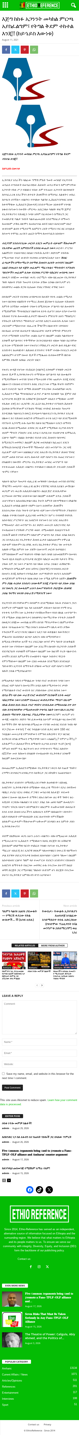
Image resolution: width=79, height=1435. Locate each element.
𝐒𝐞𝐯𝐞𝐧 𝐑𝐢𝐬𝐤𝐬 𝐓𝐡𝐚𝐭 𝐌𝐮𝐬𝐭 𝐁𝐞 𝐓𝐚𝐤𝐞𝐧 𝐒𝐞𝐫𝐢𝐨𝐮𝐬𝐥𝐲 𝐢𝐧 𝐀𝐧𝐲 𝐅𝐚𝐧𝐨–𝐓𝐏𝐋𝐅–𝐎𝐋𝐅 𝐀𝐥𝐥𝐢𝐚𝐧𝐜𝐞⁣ (46, 1317)
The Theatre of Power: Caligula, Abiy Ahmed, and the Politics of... (50, 1336)
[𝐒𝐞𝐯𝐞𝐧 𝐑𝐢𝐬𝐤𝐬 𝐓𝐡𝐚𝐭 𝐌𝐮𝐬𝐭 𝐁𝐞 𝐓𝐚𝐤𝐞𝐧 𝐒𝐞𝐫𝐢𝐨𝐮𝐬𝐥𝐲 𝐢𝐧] (12, 1319)
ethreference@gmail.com (46, 1258)
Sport (5, 1404)
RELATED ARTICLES (25, 945)
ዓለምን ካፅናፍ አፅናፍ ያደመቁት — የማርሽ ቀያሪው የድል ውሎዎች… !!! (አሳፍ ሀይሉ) (19, 915)
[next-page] (42, 985)
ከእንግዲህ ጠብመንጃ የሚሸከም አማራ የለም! (26, 1168)
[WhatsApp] (34, 50)
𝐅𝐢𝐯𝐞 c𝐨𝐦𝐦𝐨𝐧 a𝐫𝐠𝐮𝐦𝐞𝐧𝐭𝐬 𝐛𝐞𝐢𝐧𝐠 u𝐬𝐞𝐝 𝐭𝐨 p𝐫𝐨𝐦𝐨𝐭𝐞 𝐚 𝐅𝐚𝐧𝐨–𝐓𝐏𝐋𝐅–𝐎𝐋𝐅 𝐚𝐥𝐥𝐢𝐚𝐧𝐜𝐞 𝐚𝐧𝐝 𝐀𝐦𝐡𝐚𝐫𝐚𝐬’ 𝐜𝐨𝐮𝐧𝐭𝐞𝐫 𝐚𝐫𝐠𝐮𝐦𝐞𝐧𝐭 (37, 1152)
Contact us (33, 1424)
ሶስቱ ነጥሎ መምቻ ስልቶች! (39, 971)
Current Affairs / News (15, 1374)
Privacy (47, 1424)
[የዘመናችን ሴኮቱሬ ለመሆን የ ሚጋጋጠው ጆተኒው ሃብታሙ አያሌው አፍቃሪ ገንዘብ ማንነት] (65, 960)
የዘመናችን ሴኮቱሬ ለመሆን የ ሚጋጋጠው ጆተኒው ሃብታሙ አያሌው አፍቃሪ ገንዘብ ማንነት (64, 975)
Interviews (8, 1398)
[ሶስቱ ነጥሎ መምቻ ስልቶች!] (39, 960)
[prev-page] (37, 985)
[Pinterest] (25, 50)
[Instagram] (40, 1267)
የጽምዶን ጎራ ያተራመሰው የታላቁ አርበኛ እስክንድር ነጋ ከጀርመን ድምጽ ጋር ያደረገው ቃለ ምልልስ (13, 975)
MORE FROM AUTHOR (53, 945)
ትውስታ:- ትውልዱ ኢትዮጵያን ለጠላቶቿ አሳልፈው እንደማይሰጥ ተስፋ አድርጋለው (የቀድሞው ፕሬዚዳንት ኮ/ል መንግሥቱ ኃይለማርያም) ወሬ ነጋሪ (59, 921)
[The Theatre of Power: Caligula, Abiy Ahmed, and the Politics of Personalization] (12, 1339)
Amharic (7, 967)
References (8, 1386)
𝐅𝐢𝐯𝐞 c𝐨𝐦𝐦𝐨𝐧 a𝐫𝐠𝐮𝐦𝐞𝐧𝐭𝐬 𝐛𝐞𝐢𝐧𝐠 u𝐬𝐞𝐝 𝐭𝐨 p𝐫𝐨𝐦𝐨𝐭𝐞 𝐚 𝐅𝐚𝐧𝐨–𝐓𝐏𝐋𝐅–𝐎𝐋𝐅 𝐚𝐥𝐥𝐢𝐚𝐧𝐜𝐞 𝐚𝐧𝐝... (49, 1297)
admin (5, 1128)
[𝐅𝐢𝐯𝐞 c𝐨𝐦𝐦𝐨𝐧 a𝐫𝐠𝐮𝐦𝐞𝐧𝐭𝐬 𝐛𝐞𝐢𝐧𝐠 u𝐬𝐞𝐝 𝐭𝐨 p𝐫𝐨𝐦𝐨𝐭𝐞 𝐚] (12, 1299)
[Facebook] (6, 50)
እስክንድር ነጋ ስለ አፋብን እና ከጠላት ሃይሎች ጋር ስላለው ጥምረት (37, 1137)
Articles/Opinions (12, 1380)
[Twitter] (15, 50)
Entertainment (10, 1392)
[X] (48, 1267)
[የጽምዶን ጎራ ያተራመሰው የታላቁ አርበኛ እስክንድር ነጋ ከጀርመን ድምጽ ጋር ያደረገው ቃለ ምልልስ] (14, 960)
